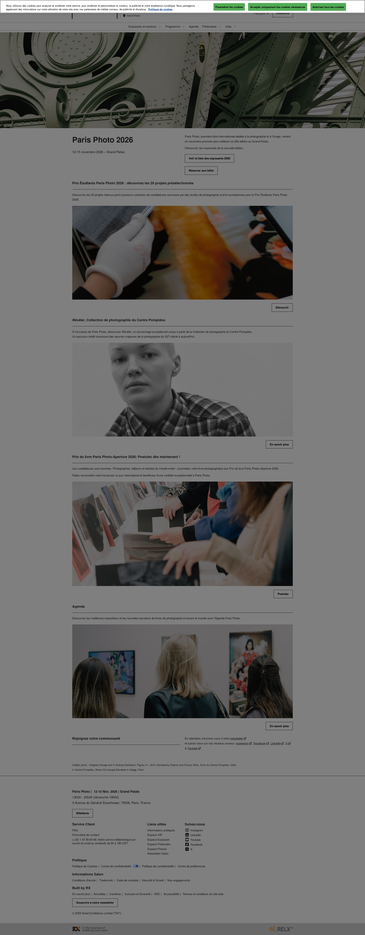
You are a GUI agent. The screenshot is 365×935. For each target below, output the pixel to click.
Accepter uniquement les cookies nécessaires (277, 7)
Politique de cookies (160, 9)
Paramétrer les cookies (229, 7)
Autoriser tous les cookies (328, 7)
